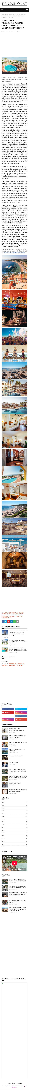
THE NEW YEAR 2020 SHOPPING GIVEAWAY (18, 743)
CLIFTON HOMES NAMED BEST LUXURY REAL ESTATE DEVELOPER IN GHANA (18, 641)
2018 (14, 824)
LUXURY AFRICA (5, 615)
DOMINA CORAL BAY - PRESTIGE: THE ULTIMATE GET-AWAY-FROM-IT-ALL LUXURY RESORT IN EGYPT (18, 649)
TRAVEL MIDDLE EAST (10, 14)
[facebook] (8, 709)
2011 (14, 844)
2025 (14, 805)
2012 (14, 841)
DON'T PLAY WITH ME (15, 783)
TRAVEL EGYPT (19, 616)
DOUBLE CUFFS (13, 763)
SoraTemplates (11, 1086)
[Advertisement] (14, 44)
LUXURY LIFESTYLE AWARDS (15, 615)
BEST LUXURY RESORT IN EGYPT (16, 612)
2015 (14, 833)
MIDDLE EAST (5, 616)
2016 (14, 830)
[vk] (21, 716)
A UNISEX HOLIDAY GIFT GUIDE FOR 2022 (17, 901)
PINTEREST (5, 665)
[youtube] (21, 719)
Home (3, 14)
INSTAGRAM (12, 664)
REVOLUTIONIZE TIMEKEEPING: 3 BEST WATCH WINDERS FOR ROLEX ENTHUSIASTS (18, 894)
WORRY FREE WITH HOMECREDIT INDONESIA (16, 729)
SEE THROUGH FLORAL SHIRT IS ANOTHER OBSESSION (18, 790)
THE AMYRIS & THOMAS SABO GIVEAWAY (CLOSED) (17, 736)
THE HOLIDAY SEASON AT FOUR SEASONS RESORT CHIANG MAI (18, 777)
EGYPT (13, 613)
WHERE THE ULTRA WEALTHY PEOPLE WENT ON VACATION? (17, 770)
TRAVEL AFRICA (11, 616)
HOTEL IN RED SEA (19, 613)
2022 (14, 813)
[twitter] (21, 709)
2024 (14, 808)
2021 (14, 816)
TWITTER (19, 665)
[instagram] (21, 712)
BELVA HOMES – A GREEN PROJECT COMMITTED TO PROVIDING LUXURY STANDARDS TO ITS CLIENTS (18, 633)
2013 (14, 838)
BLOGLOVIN (21, 664)
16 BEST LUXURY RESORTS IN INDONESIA (17, 750)
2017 (14, 827)
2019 (14, 822)
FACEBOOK (12, 665)
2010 (14, 847)
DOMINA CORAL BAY (6, 613)
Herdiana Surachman (7, 31)
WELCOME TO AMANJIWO (16, 756)
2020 (14, 819)
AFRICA (6, 612)
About (13, 1083)
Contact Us (19, 1083)
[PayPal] (8, 716)
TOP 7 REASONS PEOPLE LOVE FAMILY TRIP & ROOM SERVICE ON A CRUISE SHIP (17, 909)
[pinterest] (8, 712)
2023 (14, 810)
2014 (14, 835)
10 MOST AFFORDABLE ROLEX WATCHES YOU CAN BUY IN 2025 (17, 886)
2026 (14, 802)
